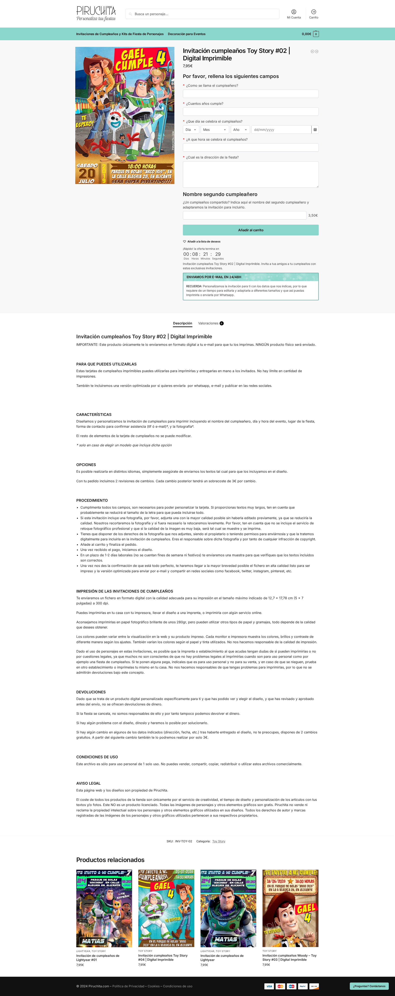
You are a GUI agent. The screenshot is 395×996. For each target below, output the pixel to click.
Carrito (313, 17)
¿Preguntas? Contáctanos (369, 986)
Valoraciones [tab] (210, 323)
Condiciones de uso (177, 986)
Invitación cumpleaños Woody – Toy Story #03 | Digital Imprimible (290, 957)
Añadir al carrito (251, 230)
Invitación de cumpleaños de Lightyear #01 (97, 958)
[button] (310, 34)
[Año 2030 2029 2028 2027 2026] (240, 129)
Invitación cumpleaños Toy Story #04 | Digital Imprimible (163, 957)
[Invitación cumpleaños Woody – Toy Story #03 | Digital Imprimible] (290, 908)
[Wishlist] (126, 876)
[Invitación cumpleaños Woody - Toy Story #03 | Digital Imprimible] (317, 51)
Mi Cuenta (294, 17)
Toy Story (218, 841)
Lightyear (83, 951)
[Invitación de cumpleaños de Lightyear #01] (104, 908)
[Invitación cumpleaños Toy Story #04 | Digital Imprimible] (166, 908)
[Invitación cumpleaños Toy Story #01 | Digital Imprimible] (312, 51)
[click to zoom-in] (124, 115)
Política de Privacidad (128, 986)
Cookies (154, 986)
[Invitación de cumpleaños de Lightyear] (228, 908)
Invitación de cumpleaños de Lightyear (222, 958)
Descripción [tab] (182, 323)
